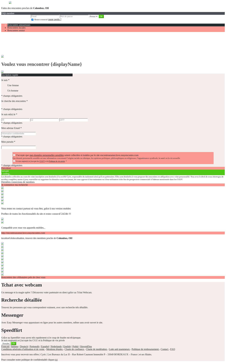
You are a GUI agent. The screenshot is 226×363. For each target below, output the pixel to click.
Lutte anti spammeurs (119, 349)
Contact (165, 349)
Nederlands (56, 346)
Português (34, 346)
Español (45, 346)
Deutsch (24, 346)
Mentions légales (54, 349)
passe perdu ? (54, 19)
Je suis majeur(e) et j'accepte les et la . (41, 161)
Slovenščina (86, 346)
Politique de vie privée (57, 161)
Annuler (5, 343)
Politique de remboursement (145, 349)
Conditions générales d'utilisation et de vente (23, 349)
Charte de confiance (75, 349)
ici (56, 359)
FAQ (172, 349)
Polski (75, 346)
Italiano (14, 346)
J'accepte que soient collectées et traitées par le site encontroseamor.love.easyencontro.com (77, 155)
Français (5, 346)
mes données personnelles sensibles (47, 155)
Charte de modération (96, 349)
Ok (13, 343)
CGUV (42, 161)
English (67, 346)
